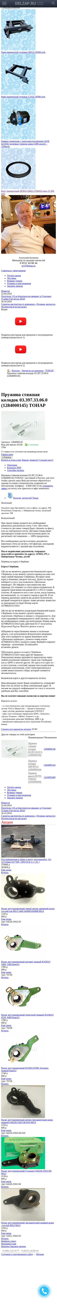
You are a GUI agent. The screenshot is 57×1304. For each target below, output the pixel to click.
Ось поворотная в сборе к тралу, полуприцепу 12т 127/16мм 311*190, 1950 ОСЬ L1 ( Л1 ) (26, 816)
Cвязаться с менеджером (13, 226)
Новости (5, 246)
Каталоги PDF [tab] (14, 423)
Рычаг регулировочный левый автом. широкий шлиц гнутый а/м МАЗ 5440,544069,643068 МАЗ (28, 865)
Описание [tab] (12, 420)
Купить (4, 828)
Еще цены (6, 825)
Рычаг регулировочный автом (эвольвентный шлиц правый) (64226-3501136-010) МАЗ (27, 1076)
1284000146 (49, 704)
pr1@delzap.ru (28, 221)
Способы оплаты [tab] (15, 426)
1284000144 (49, 720)
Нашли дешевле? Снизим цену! (37, 415)
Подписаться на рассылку (14, 262)
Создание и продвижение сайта (17, 1210)
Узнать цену (7, 410)
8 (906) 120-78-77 (11, 1206)
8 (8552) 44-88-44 (30, 1206)
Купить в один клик (11, 415)
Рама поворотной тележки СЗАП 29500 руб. (23, 52)
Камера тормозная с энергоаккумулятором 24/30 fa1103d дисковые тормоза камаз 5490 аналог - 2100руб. (25, 99)
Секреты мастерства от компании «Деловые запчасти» (28, 259)
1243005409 (49, 733)
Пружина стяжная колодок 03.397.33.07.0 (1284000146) (35, 705)
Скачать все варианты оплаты (16, 684)
